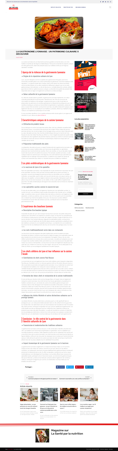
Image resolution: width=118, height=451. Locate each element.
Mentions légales (104, 449)
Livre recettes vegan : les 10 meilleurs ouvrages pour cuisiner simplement (90, 158)
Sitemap (111, 449)
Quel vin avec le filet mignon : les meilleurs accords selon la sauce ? (90, 149)
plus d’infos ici (42, 115)
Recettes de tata (68, 7)
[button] (110, 7)
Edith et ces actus (56, 7)
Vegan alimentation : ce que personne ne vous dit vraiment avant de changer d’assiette (90, 127)
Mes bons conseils (81, 7)
